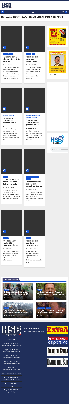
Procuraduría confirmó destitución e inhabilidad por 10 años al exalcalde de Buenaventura (34, 246)
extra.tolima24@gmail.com (11, 351)
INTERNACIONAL (41, 308)
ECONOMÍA (5, 238)
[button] (63, 11)
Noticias (11, 54)
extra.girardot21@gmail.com (11, 369)
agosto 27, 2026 (10, 297)
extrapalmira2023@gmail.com (11, 345)
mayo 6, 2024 (8, 248)
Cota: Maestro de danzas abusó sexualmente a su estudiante (34, 185)
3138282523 (13, 355)
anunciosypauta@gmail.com (11, 392)
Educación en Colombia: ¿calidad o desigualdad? (16, 293)
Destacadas (29, 176)
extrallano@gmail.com (11, 386)
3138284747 (14, 378)
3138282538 (14, 390)
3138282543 (14, 349)
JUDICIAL (5, 54)
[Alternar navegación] (33, 11)
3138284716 (14, 362)
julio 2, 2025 (8, 64)
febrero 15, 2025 (10, 187)
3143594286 (14, 343)
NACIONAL (5, 115)
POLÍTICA (5, 176)
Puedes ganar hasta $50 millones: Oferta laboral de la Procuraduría (10, 245)
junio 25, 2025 (9, 126)
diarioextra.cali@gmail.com (11, 357)
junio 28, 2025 (32, 64)
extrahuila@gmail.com (14, 374)
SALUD (33, 54)
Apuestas (28, 115)
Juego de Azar (36, 115)
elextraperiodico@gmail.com (11, 363)
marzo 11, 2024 (32, 248)
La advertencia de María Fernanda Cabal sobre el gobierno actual (11, 182)
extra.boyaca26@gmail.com (11, 380)
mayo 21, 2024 (32, 189)
